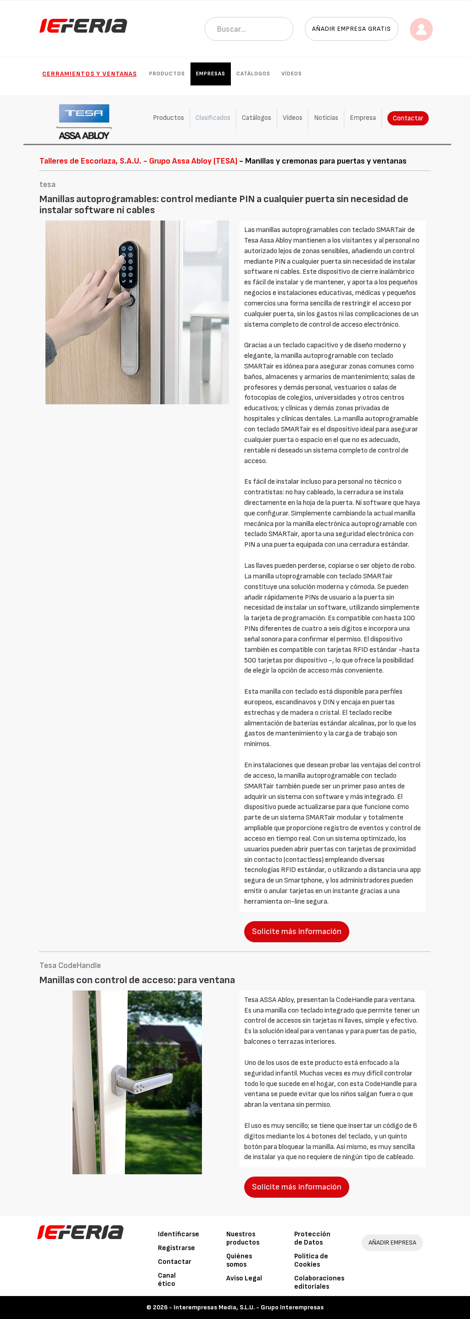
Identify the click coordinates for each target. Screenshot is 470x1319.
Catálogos (253, 73)
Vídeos (291, 73)
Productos (167, 73)
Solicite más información (296, 931)
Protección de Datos (312, 1238)
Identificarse (178, 1234)
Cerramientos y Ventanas (89, 74)
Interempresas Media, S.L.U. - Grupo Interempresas (248, 1307)
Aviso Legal (244, 1278)
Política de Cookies (311, 1260)
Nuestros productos (242, 1238)
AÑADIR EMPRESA (392, 1242)
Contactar (408, 118)
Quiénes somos (239, 1260)
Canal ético (167, 1279)
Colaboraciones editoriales (319, 1282)
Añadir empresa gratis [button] (351, 29)
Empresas (210, 73)
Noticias (326, 117)
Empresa (363, 117)
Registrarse (176, 1248)
